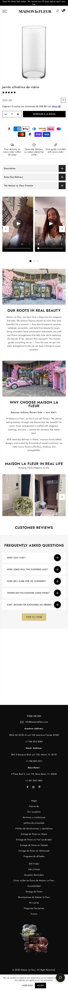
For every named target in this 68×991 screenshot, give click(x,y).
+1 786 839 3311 (34, 761)
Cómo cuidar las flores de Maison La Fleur (34, 880)
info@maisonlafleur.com (36, 721)
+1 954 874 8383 (34, 741)
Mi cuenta (34, 902)
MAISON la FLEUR (35, 11)
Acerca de (34, 806)
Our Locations (34, 811)
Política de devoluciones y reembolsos (34, 828)
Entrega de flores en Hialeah (34, 845)
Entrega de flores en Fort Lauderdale (34, 839)
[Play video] (18, 224)
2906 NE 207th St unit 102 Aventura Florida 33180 (34, 735)
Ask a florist (34, 869)
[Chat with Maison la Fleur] (60, 977)
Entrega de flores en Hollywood (34, 850)
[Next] (62, 229)
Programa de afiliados (34, 856)
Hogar (34, 800)
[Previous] (6, 229)
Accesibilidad (34, 886)
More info (27, 985)
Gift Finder (34, 863)
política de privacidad (34, 822)
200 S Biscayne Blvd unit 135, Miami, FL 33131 (34, 754)
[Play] (50, 224)
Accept (40, 985)
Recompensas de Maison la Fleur (34, 897)
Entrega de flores (34, 891)
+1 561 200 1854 (34, 780)
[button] (9, 92)
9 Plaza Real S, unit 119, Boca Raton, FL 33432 (34, 773)
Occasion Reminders (34, 874)
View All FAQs (34, 616)
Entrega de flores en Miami (34, 834)
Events (34, 913)
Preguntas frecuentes (34, 908)
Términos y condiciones (34, 817)
